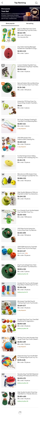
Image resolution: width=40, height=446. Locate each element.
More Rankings (34, 8)
